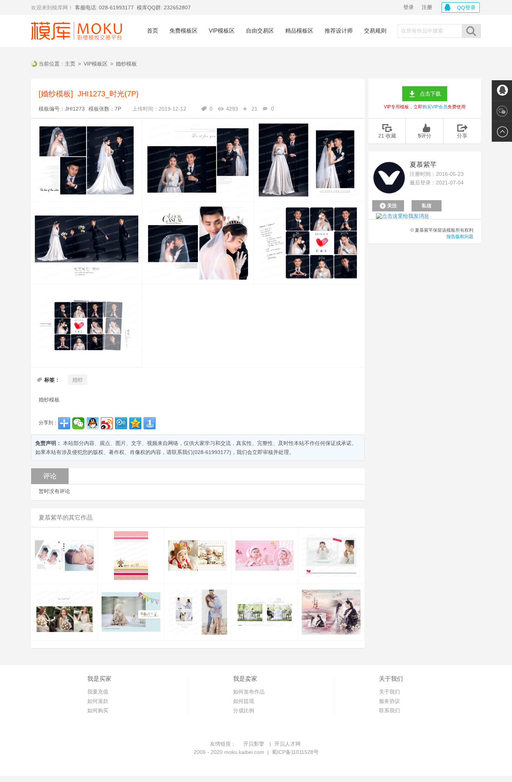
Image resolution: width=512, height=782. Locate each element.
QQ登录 (466, 7)
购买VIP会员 (435, 106)
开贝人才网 (287, 744)
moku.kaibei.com (244, 752)
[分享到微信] (78, 423)
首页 (152, 30)
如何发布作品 (249, 692)
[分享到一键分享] (150, 423)
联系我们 (389, 710)
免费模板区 (183, 30)
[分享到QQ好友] (93, 423)
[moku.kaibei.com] (76, 30)
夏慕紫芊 (423, 164)
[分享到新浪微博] (107, 423)
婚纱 (77, 380)
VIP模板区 (222, 30)
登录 (408, 7)
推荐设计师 (339, 30)
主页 (70, 64)
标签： (52, 380)
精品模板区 (299, 30)
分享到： (48, 422)
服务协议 (389, 701)
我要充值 (97, 692)
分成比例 (243, 710)
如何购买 (97, 710)
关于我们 (389, 692)
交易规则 (375, 30)
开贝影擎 (253, 744)
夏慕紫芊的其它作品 (66, 517)
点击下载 (430, 94)
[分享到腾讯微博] (121, 423)
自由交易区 (260, 30)
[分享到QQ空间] (135, 423)
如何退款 (97, 701)
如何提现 (243, 701)
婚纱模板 (126, 64)
